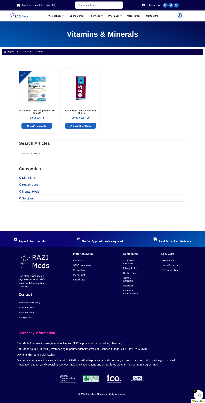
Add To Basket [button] (38, 126)
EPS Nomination (169, 270)
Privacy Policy (130, 268)
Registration (79, 270)
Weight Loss (79, 279)
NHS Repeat (167, 260)
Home (10, 51)
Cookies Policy (130, 273)
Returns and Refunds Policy (130, 292)
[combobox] (99, 5)
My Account (79, 275)
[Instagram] (176, 5)
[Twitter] (170, 5)
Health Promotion (169, 265)
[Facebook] (165, 5)
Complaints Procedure (128, 262)
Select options (82, 126)
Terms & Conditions (128, 279)
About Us (77, 260)
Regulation (128, 285)
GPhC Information (82, 265)
